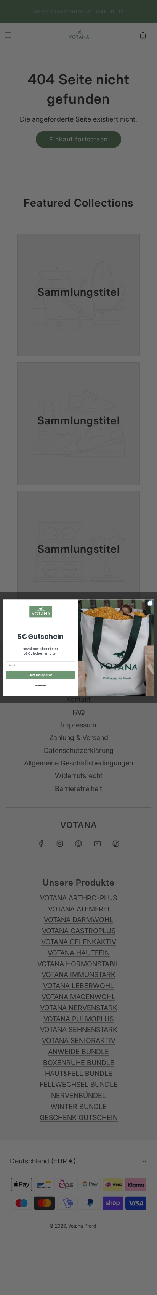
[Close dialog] (150, 603)
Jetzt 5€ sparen (40, 675)
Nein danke (40, 685)
